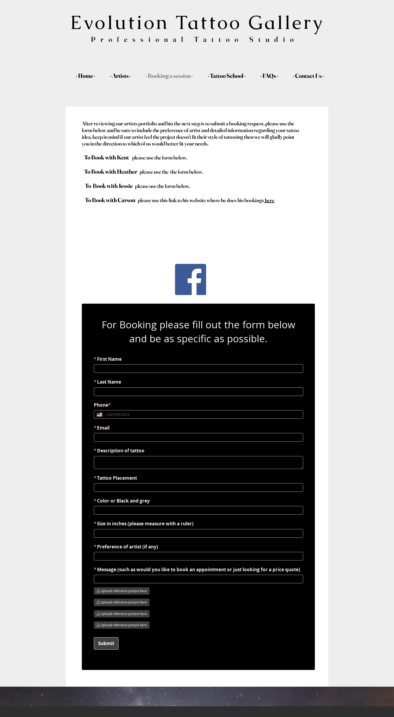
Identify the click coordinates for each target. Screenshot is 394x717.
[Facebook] (190, 279)
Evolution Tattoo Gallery (197, 22)
